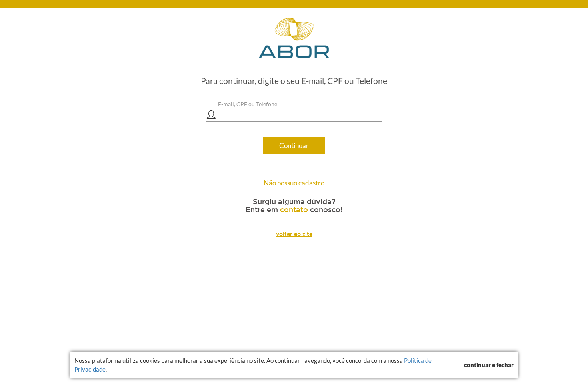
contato (294, 209)
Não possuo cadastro (294, 183)
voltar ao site (294, 234)
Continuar (294, 145)
